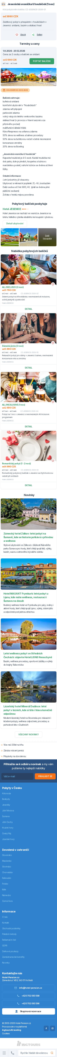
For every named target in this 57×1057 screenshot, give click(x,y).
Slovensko (7, 855)
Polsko (5, 884)
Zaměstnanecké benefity (13, 957)
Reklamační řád (9, 940)
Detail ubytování (14, 223)
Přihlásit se (45, 776)
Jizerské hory (8, 839)
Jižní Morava (8, 810)
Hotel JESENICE (8, 303)
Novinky (6, 963)
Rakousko (6, 878)
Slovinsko (6, 866)
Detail (28, 309)
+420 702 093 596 (31, 1003)
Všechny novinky (28, 734)
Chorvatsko (7, 872)
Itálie (4, 889)
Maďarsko (7, 861)
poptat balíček (42, 61)
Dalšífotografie (47, 237)
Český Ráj (6, 833)
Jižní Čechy (7, 822)
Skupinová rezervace (30, 1011)
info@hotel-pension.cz (30, 988)
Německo (6, 895)
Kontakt (5, 923)
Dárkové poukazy (10, 951)
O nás (5, 917)
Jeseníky (6, 805)
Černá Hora (7, 901)
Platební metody (9, 934)
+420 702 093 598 (31, 996)
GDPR (4, 945)
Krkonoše (6, 793)
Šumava (6, 816)
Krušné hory (7, 828)
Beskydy (6, 799)
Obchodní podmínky (11, 928)
